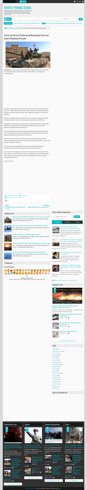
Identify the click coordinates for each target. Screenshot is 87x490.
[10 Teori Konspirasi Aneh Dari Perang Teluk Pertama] (55, 325)
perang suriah (10, 197)
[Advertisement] (28, 32)
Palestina (56, 362)
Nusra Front (57, 373)
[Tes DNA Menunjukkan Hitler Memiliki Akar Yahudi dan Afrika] (33, 435)
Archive (77, 222)
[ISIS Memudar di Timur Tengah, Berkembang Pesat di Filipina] (48, 458)
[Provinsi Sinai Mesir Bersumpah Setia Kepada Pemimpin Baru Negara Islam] (7, 461)
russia (55, 375)
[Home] (5, 28)
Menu (24, 1)
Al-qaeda (56, 366)
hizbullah (56, 381)
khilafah (56, 355)
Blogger (60, 488)
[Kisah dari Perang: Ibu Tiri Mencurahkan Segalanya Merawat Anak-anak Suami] (68, 469)
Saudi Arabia (57, 364)
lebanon (56, 377)
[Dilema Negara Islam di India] (54, 435)
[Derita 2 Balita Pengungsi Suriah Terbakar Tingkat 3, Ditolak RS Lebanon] (68, 458)
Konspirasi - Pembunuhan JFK (68, 331)
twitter (74, 1)
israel (55, 360)
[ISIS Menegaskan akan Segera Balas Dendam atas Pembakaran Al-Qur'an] (13, 435)
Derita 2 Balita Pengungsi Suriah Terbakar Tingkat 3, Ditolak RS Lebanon (78, 459)
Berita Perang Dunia (17, 7)
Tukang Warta (24, 195)
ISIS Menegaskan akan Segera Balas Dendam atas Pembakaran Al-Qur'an (13, 447)
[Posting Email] (5, 200)
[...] (32, 220)
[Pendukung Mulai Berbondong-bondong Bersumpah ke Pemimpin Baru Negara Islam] (7, 473)
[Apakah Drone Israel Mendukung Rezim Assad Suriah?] (55, 317)
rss (82, 1)
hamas (55, 386)
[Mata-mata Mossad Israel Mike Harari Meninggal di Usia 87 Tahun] (27, 460)
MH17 (55, 388)
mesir (55, 368)
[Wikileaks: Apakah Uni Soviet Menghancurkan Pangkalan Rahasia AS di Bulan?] (67, 295)
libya (55, 371)
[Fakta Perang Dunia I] (27, 471)
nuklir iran (56, 384)
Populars (57, 222)
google (80, 1)
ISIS (55, 349)
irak (54, 357)
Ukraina (56, 379)
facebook (77, 1)
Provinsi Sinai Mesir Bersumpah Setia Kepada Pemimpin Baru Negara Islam (16, 462)
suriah (15, 197)
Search (81, 19)
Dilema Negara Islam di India (52, 445)
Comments (67, 222)
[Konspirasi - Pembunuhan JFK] (55, 334)
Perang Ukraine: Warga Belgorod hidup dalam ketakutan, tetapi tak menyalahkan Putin (70, 267)
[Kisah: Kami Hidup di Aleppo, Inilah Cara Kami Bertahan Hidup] (74, 435)
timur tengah (21, 197)
